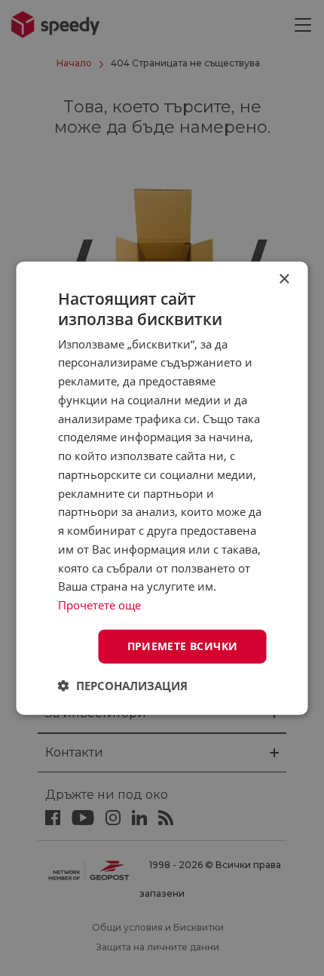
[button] (123, 685)
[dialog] (162, 488)
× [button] (283, 279)
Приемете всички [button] (182, 646)
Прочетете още (99, 604)
